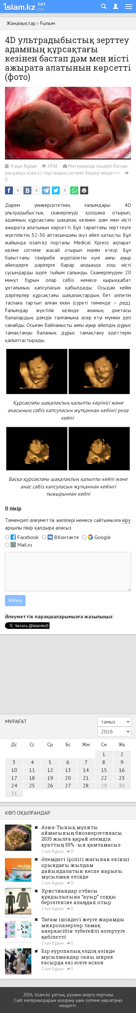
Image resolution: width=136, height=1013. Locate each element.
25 (32, 785)
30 (122, 785)
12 (50, 770)
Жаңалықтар (21, 23)
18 (32, 778)
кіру (126, 520)
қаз (41, 3)
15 (104, 770)
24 (14, 785)
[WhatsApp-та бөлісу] (74, 190)
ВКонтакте (66, 537)
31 (14, 793)
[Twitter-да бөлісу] (56, 190)
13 (68, 770)
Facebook (28, 537)
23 (122, 778)
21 (86, 778)
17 (14, 778)
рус (41, 8)
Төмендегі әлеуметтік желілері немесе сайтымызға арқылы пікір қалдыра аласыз (67, 524)
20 (68, 778)
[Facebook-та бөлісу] (9, 190)
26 (50, 785)
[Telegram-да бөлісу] (46, 190)
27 (68, 785)
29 (104, 785)
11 (32, 770)
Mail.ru (24, 544)
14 (86, 770)
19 (50, 778)
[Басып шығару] (84, 190)
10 (14, 770)
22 (104, 778)
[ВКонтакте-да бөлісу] (27, 190)
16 (122, 770)
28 (86, 785)
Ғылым (47, 23)
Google (102, 537)
